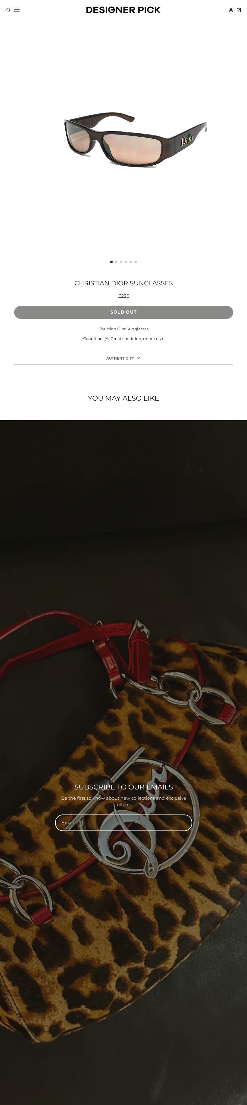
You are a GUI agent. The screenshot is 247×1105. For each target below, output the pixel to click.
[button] (111, 262)
